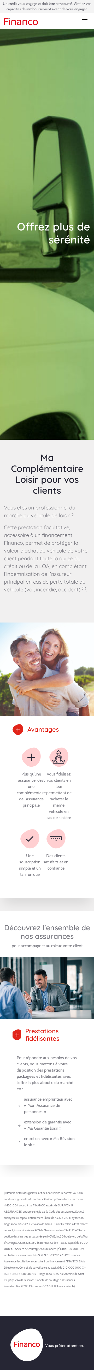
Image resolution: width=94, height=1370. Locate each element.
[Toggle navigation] (85, 20)
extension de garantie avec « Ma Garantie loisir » (47, 1125)
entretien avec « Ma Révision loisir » (49, 1141)
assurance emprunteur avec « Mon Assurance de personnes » (48, 1105)
